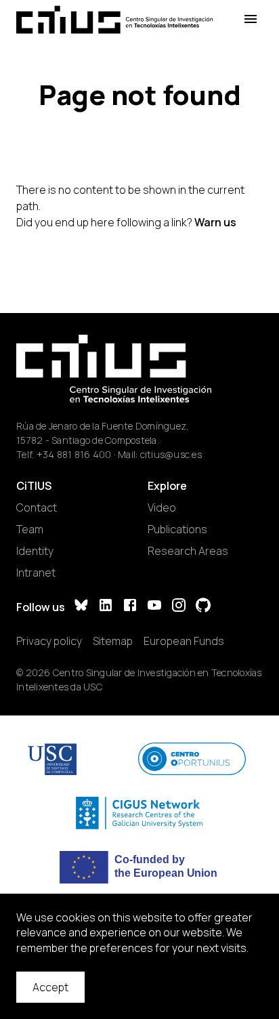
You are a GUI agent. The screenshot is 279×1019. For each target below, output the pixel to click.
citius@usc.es (171, 454)
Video (162, 507)
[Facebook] (130, 607)
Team (29, 529)
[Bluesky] (81, 607)
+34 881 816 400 (74, 454)
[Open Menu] (250, 19)
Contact (36, 507)
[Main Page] (114, 19)
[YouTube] (154, 607)
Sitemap (113, 640)
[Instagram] (179, 607)
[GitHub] (203, 607)
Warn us (215, 222)
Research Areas (188, 550)
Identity (34, 550)
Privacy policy (49, 640)
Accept (50, 987)
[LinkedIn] (106, 607)
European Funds (184, 640)
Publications (177, 529)
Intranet (36, 572)
